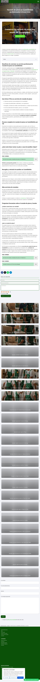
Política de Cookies (4, 633)
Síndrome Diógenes (4, 643)
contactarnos (23, 198)
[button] (31, 680)
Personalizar (7, 677)
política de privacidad (11, 619)
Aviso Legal (3, 632)
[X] (5, 272)
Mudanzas (2, 641)
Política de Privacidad (4, 634)
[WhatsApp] (8, 272)
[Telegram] (10, 272)
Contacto (2, 635)
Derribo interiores (4, 640)
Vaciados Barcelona (4, 629)
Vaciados (2, 645)
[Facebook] (2, 272)
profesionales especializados (29, 49)
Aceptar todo (20, 677)
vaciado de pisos (10, 53)
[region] (13, 674)
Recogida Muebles (4, 642)
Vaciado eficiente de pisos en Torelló (7, 667)
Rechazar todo (13, 677)
